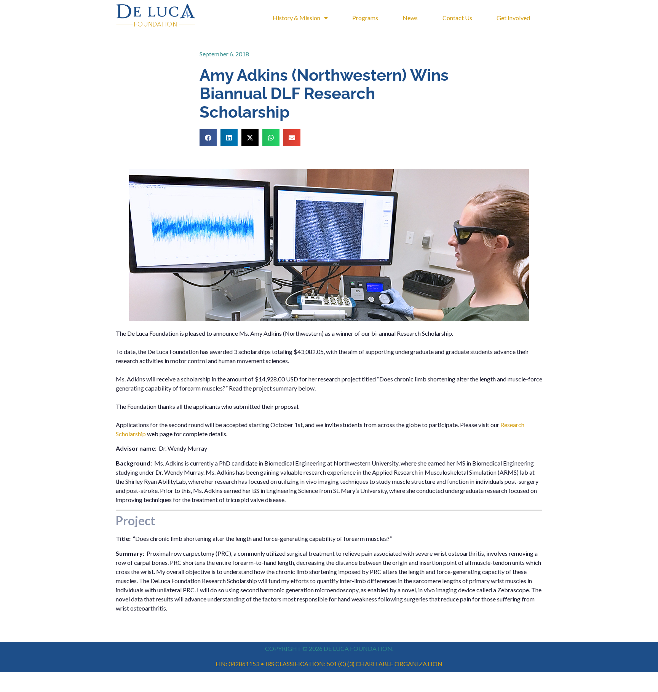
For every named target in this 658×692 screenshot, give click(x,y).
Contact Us (457, 17)
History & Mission (296, 17)
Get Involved (513, 17)
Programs (365, 17)
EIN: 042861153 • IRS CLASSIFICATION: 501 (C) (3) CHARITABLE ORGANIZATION (329, 663)
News (410, 17)
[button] (208, 137)
